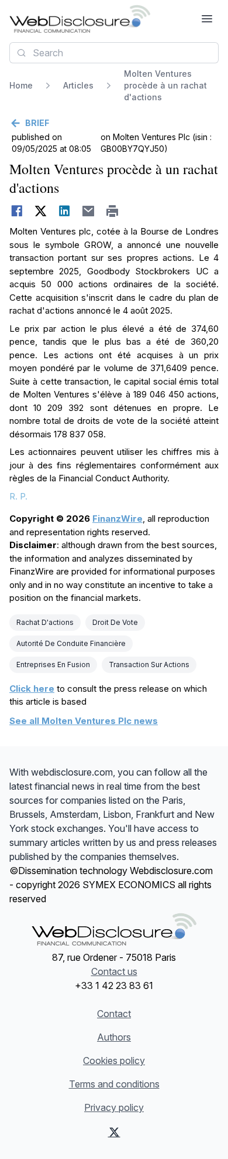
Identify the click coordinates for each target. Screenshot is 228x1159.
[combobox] (114, 52)
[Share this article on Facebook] (16, 211)
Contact (114, 1013)
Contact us (114, 971)
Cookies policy (114, 1060)
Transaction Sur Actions (149, 664)
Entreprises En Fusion (53, 664)
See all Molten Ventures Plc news (83, 720)
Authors (114, 1037)
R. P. (18, 496)
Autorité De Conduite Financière (71, 643)
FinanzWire (117, 518)
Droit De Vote (115, 622)
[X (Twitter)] (114, 1132)
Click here (31, 688)
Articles (78, 85)
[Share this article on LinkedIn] (64, 211)
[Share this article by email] (88, 211)
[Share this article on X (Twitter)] (40, 211)
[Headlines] (79, 19)
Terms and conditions (114, 1084)
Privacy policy (114, 1107)
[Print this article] (112, 211)
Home (21, 85)
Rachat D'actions (45, 622)
